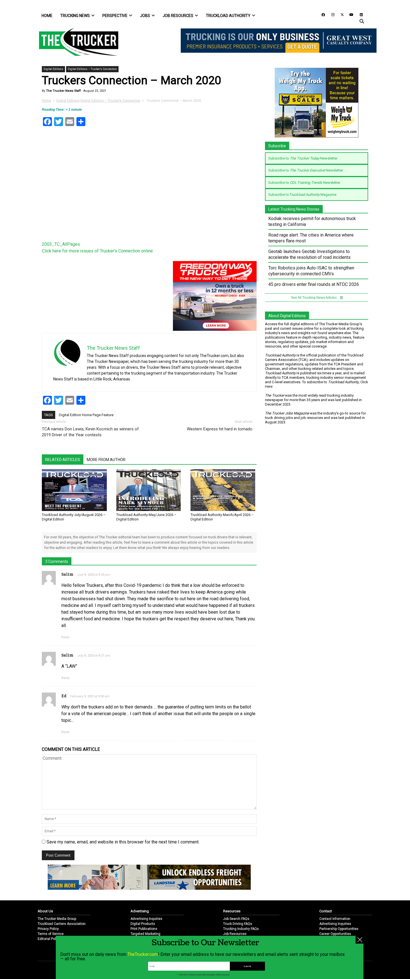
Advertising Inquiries (146, 919)
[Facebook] (321, 14)
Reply (65, 637)
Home (47, 15)
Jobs (145, 15)
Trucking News (75, 15)
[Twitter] (340, 14)
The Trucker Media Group (57, 919)
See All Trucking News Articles (314, 298)
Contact (325, 911)
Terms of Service (51, 934)
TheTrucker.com (142, 954)
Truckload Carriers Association (62, 924)
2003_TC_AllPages (61, 244)
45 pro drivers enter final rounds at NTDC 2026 (313, 284)
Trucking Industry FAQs (241, 929)
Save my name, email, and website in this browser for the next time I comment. (123, 842)
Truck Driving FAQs (237, 924)
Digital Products (143, 924)
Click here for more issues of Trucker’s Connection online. (98, 251)
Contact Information (334, 919)
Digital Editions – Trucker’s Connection (92, 69)
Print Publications (144, 929)
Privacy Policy (48, 929)
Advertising (140, 911)
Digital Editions (53, 69)
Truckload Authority (228, 15)
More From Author (106, 459)
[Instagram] (331, 14)
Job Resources (178, 15)
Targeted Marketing (145, 934)
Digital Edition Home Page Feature (86, 415)
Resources (231, 911)
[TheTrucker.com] (75, 41)
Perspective (114, 15)
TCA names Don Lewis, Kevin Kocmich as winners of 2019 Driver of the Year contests (90, 431)
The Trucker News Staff (63, 91)
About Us (45, 911)
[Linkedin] (358, 14)
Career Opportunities (335, 934)
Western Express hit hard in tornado (219, 428)
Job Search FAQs (236, 919)
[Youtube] (349, 14)
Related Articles (62, 459)
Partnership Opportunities (338, 929)
